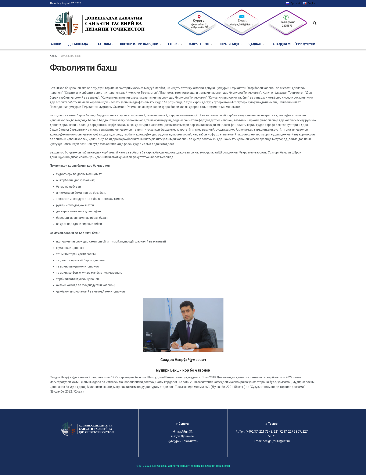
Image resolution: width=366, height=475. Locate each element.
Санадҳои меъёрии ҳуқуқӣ (292, 44)
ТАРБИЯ (173, 44)
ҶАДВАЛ (254, 44)
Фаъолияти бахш (71, 55)
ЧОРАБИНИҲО (229, 44)
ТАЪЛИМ (104, 44)
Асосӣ (56, 44)
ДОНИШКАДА (78, 44)
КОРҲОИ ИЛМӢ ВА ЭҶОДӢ (139, 44)
